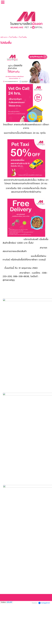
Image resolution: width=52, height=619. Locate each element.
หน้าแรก (4, 37)
